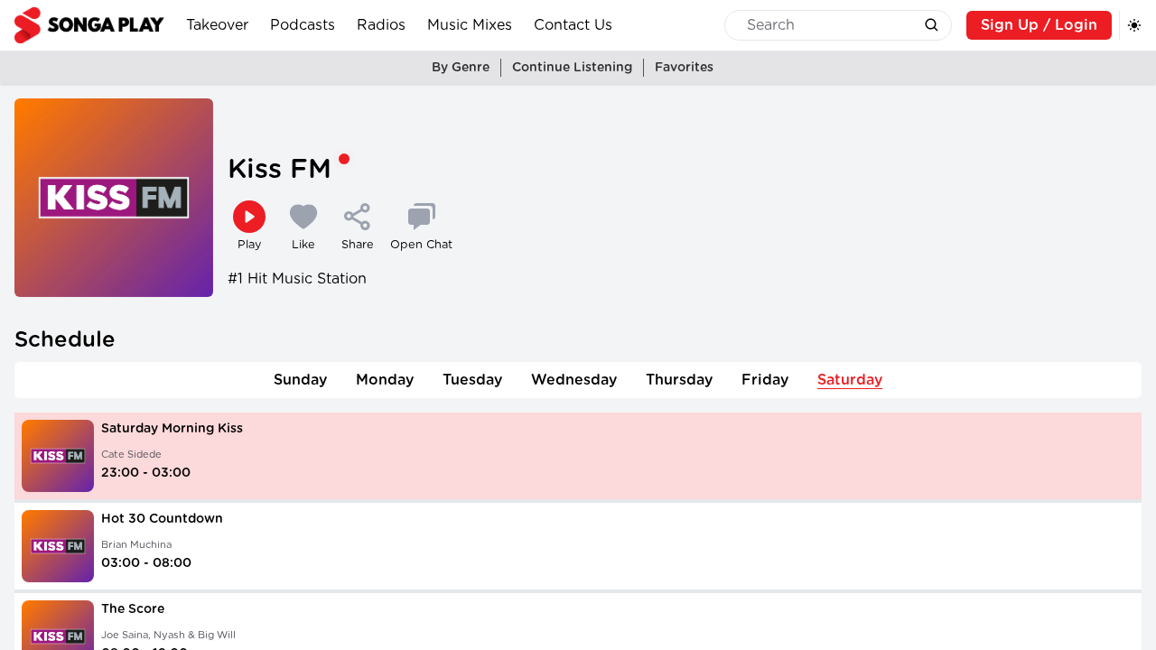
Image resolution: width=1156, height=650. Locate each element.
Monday (385, 380)
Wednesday (574, 380)
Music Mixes (469, 25)
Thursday (679, 380)
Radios (381, 25)
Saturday (849, 380)
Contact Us (573, 25)
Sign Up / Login (1039, 25)
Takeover (217, 25)
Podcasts (302, 25)
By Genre (460, 67)
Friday (764, 380)
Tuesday (472, 380)
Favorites (684, 67)
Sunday (300, 380)
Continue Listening (572, 67)
